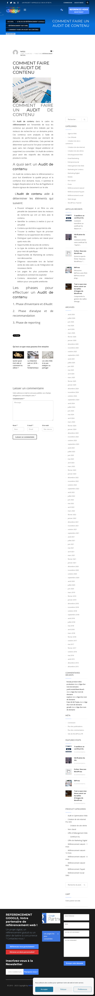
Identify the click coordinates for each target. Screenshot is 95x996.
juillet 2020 (71, 585)
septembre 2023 (73, 444)
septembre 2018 (73, 615)
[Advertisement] (76, 78)
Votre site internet (72, 932)
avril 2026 (71, 329)
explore (69, 697)
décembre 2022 (73, 477)
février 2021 (72, 559)
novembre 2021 (73, 526)
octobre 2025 (72, 351)
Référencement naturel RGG (75, 864)
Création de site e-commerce (73, 142)
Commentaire (18, 399)
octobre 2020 (72, 574)
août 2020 (71, 581)
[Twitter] (11, 2)
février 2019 (72, 596)
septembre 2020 (73, 578)
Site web (45, 425)
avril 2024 (71, 418)
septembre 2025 (73, 355)
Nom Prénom (69, 916)
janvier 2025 (72, 385)
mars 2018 (71, 633)
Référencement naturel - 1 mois (76, 845)
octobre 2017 (72, 641)
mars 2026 (71, 333)
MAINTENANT (79, 10)
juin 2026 (71, 322)
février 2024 (72, 426)
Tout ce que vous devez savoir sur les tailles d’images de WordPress (80, 288)
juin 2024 (71, 411)
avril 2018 (71, 629)
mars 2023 (71, 466)
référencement (19, 124)
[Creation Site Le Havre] (18, 2)
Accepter (44, 989)
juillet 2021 (71, 540)
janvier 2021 (72, 563)
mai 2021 (71, 548)
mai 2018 (71, 626)
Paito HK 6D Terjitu (73, 702)
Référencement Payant (76, 192)
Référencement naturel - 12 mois (75, 851)
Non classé (72, 181)
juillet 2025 (71, 363)
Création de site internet (76, 147)
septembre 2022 (73, 489)
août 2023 (71, 448)
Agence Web (72, 133)
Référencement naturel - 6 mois (76, 858)
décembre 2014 (73, 663)
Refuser (63, 989)
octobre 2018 (72, 611)
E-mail (30, 425)
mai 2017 (71, 644)
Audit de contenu (25, 121)
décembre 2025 (73, 344)
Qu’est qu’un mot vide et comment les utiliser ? (18, 364)
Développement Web (75, 155)
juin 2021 (71, 544)
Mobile (70, 177)
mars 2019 (71, 592)
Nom (15, 425)
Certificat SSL (75, 837)
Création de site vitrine (76, 151)
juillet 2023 (71, 452)
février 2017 (72, 648)
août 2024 (71, 403)
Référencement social (75, 195)
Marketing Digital (73, 173)
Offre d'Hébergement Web (77, 833)
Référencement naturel (76, 188)
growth (69, 707)
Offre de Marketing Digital (77, 840)
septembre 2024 (73, 400)
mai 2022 (71, 503)
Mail (66, 924)
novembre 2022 (73, 481)
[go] (84, 119)
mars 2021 (71, 555)
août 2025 (71, 359)
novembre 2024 (73, 392)
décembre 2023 (73, 433)
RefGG (22, 51)
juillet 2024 (71, 407)
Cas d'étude (72, 137)
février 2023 (72, 470)
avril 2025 (71, 374)
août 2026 (71, 314)
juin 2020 (71, 589)
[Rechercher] (84, 885)
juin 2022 (71, 500)
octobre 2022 (72, 485)
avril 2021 (71, 552)
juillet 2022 (71, 496)
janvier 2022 (72, 518)
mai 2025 (71, 370)
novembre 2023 (73, 437)
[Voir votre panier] (62, 10)
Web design (72, 199)
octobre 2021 (72, 529)
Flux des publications (75, 726)
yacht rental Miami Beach (75, 689)
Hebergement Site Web (76, 166)
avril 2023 (71, 463)
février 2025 (72, 381)
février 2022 (72, 515)
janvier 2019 (72, 600)
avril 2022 (71, 507)
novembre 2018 (73, 607)
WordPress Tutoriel (74, 203)
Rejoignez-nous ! (31, 972)
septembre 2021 (73, 533)
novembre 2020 (73, 570)
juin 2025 (71, 366)
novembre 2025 (73, 348)
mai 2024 (71, 414)
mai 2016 (71, 655)
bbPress (77, 267)
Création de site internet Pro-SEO (75, 820)
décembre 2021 (73, 522)
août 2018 (71, 618)
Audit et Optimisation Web (77, 816)
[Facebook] (7, 2)
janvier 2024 (72, 429)
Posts (70, 184)
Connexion (71, 723)
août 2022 (71, 492)
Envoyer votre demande (74, 963)
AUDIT (33, 109)
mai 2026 (71, 326)
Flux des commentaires (76, 730)
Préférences (82, 989)
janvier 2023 (72, 474)
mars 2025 (71, 377)
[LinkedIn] (14, 2)
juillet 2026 (71, 318)
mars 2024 (71, 422)
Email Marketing (73, 158)
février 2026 (72, 337)
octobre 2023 (72, 440)
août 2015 (71, 659)
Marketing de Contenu (75, 169)
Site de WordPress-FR (75, 734)
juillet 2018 (71, 622)
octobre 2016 (72, 652)
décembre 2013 (73, 666)
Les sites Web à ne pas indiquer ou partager (47, 364)
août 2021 (71, 537)
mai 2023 (71, 459)
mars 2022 (71, 511)
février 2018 (72, 637)
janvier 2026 (72, 340)
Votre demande (70, 940)
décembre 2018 (73, 603)
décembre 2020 (73, 566)
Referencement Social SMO (74, 874)
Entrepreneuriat (73, 162)
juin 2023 (71, 455)
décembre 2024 (73, 389)
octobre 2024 (72, 396)
